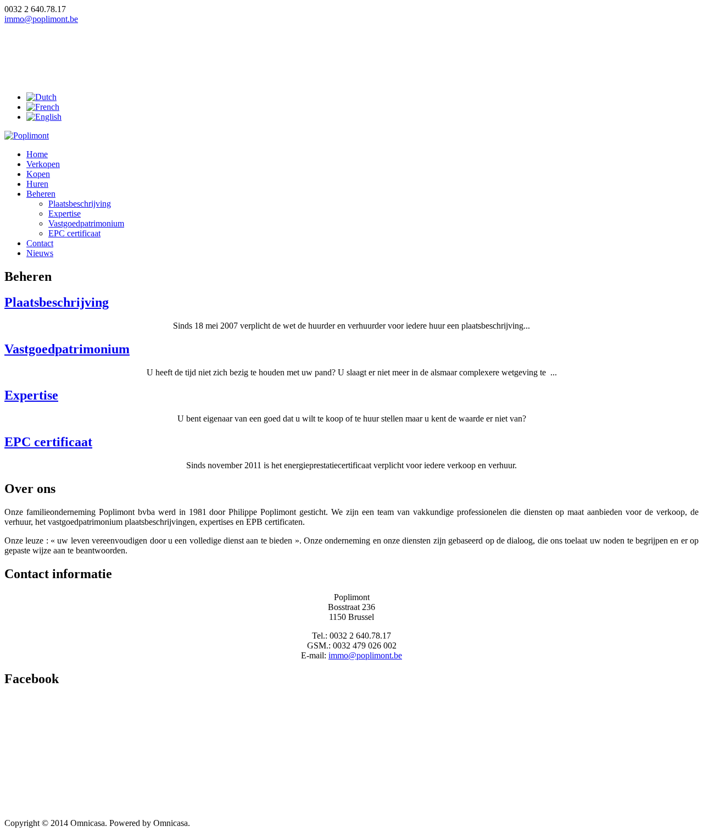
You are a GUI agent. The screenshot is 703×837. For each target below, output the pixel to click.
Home (37, 154)
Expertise (64, 213)
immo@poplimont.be (41, 19)
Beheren (40, 193)
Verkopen (43, 164)
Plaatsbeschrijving (79, 203)
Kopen (38, 174)
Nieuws (39, 253)
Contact (39, 243)
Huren (37, 184)
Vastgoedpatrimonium (86, 223)
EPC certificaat (74, 233)
